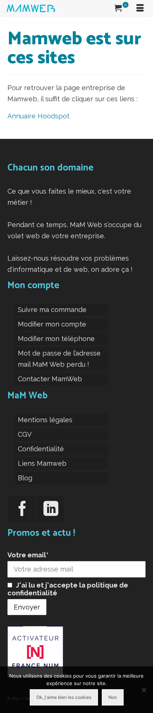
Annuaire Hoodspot (38, 116)
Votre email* (28, 555)
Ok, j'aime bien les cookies (63, 697)
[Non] (143, 690)
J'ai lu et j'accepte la (67, 589)
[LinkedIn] (51, 509)
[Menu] (140, 8)
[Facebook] (22, 509)
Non (112, 697)
